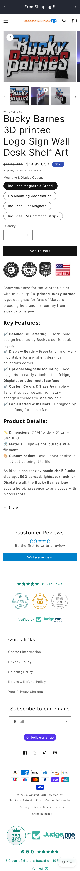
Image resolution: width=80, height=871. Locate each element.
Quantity (9, 226)
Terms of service (54, 807)
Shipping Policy (20, 672)
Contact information (58, 800)
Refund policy (32, 800)
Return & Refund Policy (27, 682)
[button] (5, 21)
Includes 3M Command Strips (33, 216)
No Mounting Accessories (30, 196)
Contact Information (24, 652)
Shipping (8, 170)
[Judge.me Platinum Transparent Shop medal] (20, 601)
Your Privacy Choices (25, 692)
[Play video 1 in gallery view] (40, 96)
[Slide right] (75, 96)
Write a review (40, 557)
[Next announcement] (75, 6)
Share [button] (13, 507)
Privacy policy (28, 807)
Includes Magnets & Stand (30, 186)
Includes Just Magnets (27, 206)
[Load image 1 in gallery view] (19, 96)
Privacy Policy (20, 662)
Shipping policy (42, 813)
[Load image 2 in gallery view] (60, 96)
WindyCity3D (37, 794)
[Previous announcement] (4, 6)
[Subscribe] (65, 721)
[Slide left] (4, 96)
